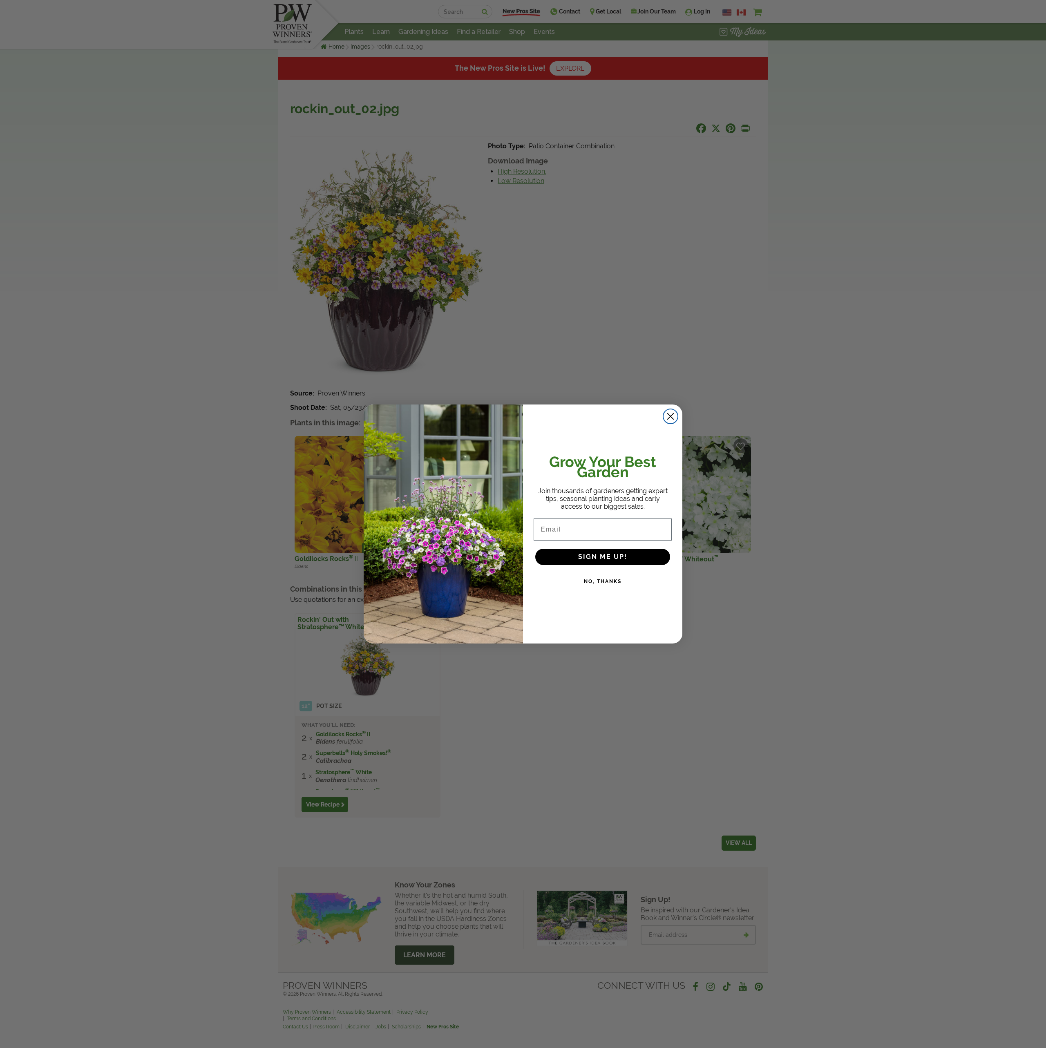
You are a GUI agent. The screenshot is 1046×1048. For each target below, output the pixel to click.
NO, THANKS (602, 581)
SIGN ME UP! (602, 557)
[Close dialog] (670, 416)
